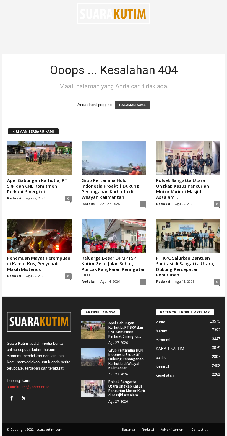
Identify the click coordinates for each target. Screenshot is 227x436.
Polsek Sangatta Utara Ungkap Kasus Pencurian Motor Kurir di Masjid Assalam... (182, 188)
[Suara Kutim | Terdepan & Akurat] (113, 13)
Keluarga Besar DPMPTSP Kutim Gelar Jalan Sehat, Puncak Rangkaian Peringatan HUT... (114, 266)
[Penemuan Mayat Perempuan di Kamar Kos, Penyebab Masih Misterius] (39, 236)
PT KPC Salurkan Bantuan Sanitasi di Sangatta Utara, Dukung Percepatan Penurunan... (185, 266)
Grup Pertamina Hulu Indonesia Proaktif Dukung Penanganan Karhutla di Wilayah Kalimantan (110, 188)
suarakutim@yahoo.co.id (28, 387)
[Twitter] (24, 399)
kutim (160, 322)
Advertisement (172, 429)
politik (161, 357)
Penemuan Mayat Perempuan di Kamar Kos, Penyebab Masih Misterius (38, 263)
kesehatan (165, 375)
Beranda (128, 429)
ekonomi (163, 340)
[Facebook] (13, 399)
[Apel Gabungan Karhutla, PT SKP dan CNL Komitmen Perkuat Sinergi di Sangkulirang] (39, 158)
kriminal (162, 366)
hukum (161, 331)
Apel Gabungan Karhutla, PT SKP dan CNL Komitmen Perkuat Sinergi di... (37, 185)
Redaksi (14, 198)
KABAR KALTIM (170, 348)
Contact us (199, 429)
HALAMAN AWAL (132, 105)
